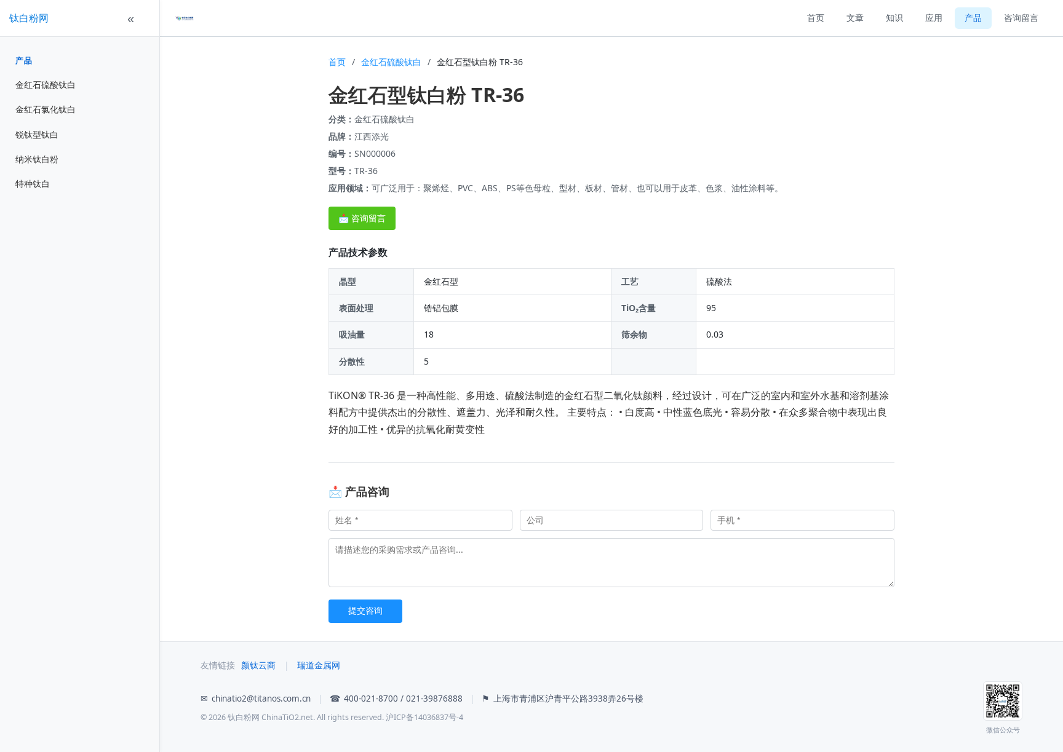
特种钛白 (32, 183)
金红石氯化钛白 (45, 109)
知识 (894, 17)
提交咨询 (365, 610)
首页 (815, 17)
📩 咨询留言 (362, 218)
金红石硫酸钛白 (45, 84)
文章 (855, 17)
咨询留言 (1021, 17)
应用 (933, 17)
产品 (23, 60)
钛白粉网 (29, 18)
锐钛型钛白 (36, 134)
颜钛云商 (258, 665)
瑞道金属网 (318, 665)
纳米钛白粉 (36, 159)
